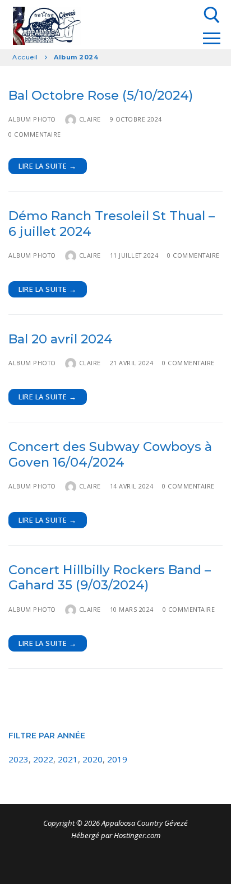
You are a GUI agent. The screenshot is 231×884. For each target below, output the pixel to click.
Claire (90, 119)
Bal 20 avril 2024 (60, 339)
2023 (18, 759)
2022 (43, 759)
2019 (117, 759)
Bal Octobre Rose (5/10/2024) (100, 95)
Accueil (25, 57)
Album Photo (32, 119)
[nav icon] (211, 38)
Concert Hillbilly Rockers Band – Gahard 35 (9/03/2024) (109, 577)
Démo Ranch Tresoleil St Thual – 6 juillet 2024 (111, 223)
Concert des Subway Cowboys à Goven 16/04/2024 (110, 454)
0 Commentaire (34, 134)
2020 (92, 759)
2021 (68, 759)
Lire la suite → (48, 166)
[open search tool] (212, 15)
